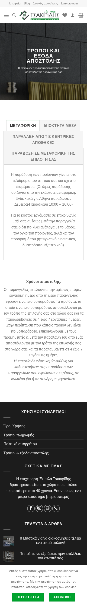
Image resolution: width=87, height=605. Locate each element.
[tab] (23, 125)
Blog (27, 3)
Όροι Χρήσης (14, 426)
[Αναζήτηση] (14, 15)
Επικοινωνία (69, 3)
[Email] (48, 508)
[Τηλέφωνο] (56, 508)
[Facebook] (31, 508)
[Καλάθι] (81, 15)
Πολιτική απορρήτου (20, 444)
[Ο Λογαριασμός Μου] (72, 15)
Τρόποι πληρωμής (18, 435)
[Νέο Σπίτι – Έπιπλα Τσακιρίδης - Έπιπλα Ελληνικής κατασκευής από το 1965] (39, 15)
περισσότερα (57, 497)
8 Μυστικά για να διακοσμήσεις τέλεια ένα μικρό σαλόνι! (50, 540)
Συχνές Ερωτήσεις (45, 3)
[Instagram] (39, 508)
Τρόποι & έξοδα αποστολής (26, 453)
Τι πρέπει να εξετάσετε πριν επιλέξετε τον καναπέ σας (50, 556)
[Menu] (6, 15)
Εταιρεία (15, 3)
